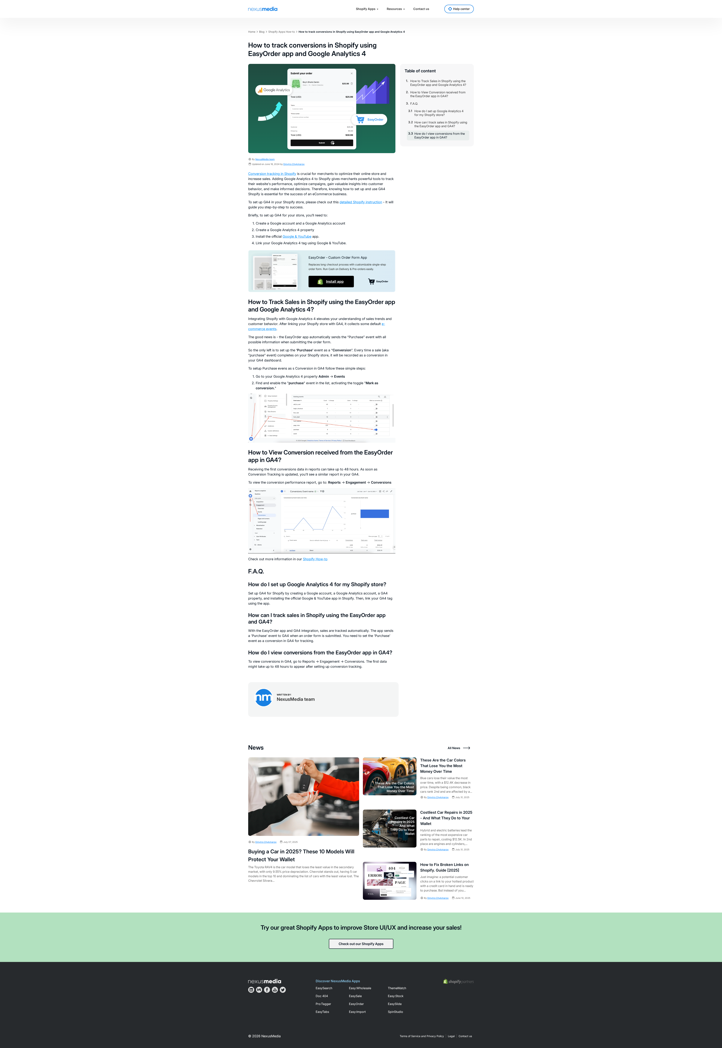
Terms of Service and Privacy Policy (422, 1036)
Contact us (421, 9)
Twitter (283, 990)
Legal (451, 1036)
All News (454, 748)
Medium (259, 990)
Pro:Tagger (323, 1004)
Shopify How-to (315, 559)
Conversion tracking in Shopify (272, 174)
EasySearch (324, 988)
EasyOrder (356, 1004)
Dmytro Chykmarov (294, 164)
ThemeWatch (397, 988)
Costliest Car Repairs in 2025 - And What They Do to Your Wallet (446, 818)
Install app (335, 281)
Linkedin (251, 990)
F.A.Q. (414, 103)
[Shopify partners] (458, 981)
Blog (262, 31)
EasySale (355, 996)
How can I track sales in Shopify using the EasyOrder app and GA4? (440, 124)
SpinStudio (395, 1012)
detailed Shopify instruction (361, 202)
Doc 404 (322, 996)
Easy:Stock (395, 996)
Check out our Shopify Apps (361, 944)
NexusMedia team (265, 159)
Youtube (275, 990)
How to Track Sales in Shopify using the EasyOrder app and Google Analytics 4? (438, 83)
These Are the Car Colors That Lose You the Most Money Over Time (443, 766)
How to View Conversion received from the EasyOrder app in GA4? (438, 94)
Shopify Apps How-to (281, 31)
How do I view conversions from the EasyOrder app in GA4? (439, 135)
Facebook (267, 990)
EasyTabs (322, 1012)
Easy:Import (357, 1012)
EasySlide (395, 1004)
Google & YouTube (297, 236)
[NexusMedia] (262, 9)
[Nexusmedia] (264, 981)
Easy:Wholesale (360, 988)
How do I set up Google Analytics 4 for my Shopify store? (438, 113)
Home (251, 31)
